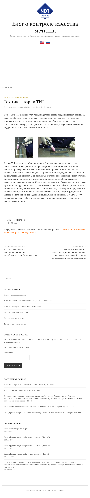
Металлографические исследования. (20, 384)
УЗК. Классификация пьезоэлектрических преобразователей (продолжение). (21, 252)
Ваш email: (8, 353)
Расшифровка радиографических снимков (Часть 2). (27, 445)
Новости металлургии (14, 318)
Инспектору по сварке (14, 390)
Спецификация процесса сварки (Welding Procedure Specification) (33, 412)
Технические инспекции (15, 324)
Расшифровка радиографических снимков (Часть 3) (27, 437)
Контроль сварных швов (16, 97)
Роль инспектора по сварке (16, 429)
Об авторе (64, 229)
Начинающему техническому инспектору (22, 306)
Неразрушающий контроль (16, 312)
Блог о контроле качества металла (45, 27)
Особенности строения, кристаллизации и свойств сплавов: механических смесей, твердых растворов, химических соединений (68, 253)
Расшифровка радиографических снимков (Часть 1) (26, 454)
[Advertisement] (45, 66)
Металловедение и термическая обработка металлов (28, 300)
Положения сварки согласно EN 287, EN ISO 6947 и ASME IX (30, 407)
